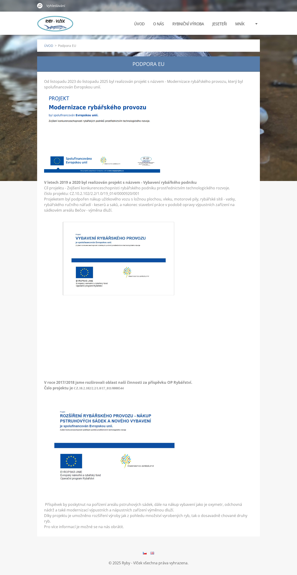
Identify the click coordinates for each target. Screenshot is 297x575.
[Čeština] (145, 553)
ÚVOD (139, 23)
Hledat (40, 5)
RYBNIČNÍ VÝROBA (188, 23)
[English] (152, 553)
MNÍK (240, 23)
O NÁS (158, 23)
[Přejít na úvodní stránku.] (55, 26)
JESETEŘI (219, 23)
